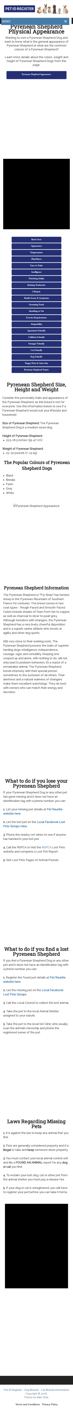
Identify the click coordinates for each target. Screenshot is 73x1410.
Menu (6, 21)
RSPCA (46, 847)
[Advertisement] (36, 119)
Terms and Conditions (27, 1404)
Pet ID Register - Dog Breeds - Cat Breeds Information (36, 1390)
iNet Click (42, 1397)
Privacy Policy (50, 1404)
